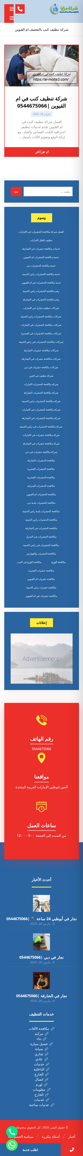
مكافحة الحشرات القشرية (41, 477)
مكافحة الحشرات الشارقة (41, 460)
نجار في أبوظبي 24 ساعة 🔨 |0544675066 (41, 918)
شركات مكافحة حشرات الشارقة (41, 350)
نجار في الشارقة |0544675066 (41, 995)
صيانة (39, 1049)
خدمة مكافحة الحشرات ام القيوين (41, 257)
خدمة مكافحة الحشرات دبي (41, 265)
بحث (16, 191)
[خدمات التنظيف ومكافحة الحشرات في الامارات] (64, 9)
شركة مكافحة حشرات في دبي (41, 452)
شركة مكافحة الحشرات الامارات (41, 384)
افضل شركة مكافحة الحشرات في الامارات (41, 232)
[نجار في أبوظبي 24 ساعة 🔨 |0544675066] (41, 903)
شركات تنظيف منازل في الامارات (41, 308)
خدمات (39, 1064)
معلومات (39, 1089)
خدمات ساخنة (39, 1104)
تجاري (39, 1054)
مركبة (39, 1033)
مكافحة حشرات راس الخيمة (41, 587)
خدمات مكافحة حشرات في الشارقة (41, 248)
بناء (39, 1038)
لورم (39, 1084)
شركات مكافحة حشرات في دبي (41, 367)
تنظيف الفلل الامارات (41, 240)
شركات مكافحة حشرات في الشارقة (41, 359)
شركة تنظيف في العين (41, 375)
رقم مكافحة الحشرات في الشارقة (41, 299)
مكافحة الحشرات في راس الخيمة (41, 545)
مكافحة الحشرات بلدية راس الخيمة (41, 511)
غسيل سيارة (39, 1043)
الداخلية (39, 1069)
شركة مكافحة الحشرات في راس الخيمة (41, 426)
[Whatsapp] (12, 1145)
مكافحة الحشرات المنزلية (41, 486)
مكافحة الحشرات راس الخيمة (41, 519)
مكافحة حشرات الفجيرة (41, 570)
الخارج (38, 1074)
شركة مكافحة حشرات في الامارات (41, 435)
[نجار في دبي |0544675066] (41, 941)
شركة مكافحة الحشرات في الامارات (41, 409)
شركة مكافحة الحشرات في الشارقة (41, 418)
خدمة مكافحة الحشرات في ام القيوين (41, 282)
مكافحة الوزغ (59, 562)
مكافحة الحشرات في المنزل (41, 536)
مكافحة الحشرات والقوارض (41, 553)
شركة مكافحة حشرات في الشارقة (41, 443)
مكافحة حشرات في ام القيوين (41, 596)
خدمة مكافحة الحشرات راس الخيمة (41, 274)
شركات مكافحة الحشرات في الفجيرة (41, 333)
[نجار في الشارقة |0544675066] (41, 980)
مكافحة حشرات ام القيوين (41, 579)
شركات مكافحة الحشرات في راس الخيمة (41, 342)
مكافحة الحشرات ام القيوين (41, 494)
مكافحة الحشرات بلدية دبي (41, 503)
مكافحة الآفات (39, 1028)
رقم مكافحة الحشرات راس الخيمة (41, 291)
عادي (39, 1059)
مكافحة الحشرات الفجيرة (41, 469)
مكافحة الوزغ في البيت (29, 562)
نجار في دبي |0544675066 (41, 957)
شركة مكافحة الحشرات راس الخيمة (41, 401)
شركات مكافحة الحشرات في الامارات (41, 325)
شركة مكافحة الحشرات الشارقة (41, 392)
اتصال (39, 1079)
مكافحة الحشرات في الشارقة (41, 528)
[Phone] (12, 1132)
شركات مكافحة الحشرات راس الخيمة (41, 316)
